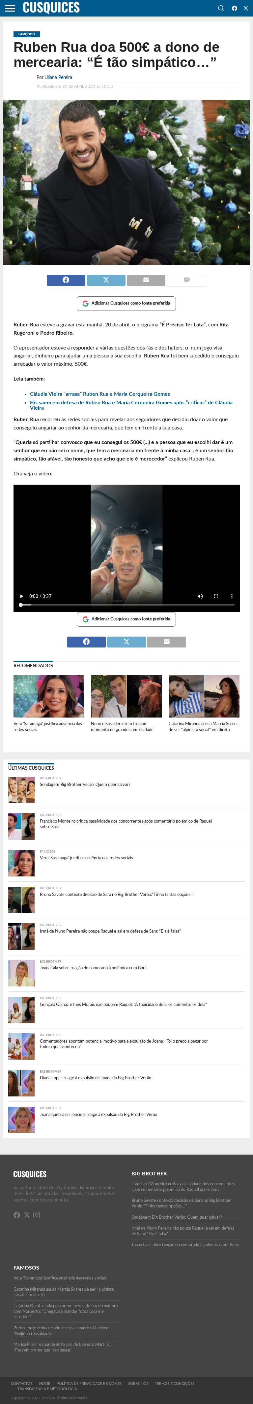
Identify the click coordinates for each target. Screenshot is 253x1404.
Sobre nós (138, 1384)
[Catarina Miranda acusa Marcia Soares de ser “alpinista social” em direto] (204, 716)
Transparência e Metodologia (47, 1389)
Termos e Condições (174, 1384)
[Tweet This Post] (106, 277)
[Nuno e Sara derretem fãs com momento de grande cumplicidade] (126, 716)
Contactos (22, 1384)
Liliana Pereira (58, 77)
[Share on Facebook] (66, 277)
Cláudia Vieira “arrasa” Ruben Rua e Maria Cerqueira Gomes (100, 394)
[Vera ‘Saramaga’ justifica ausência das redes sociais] (49, 716)
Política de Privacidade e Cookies (89, 1384)
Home (44, 1384)
